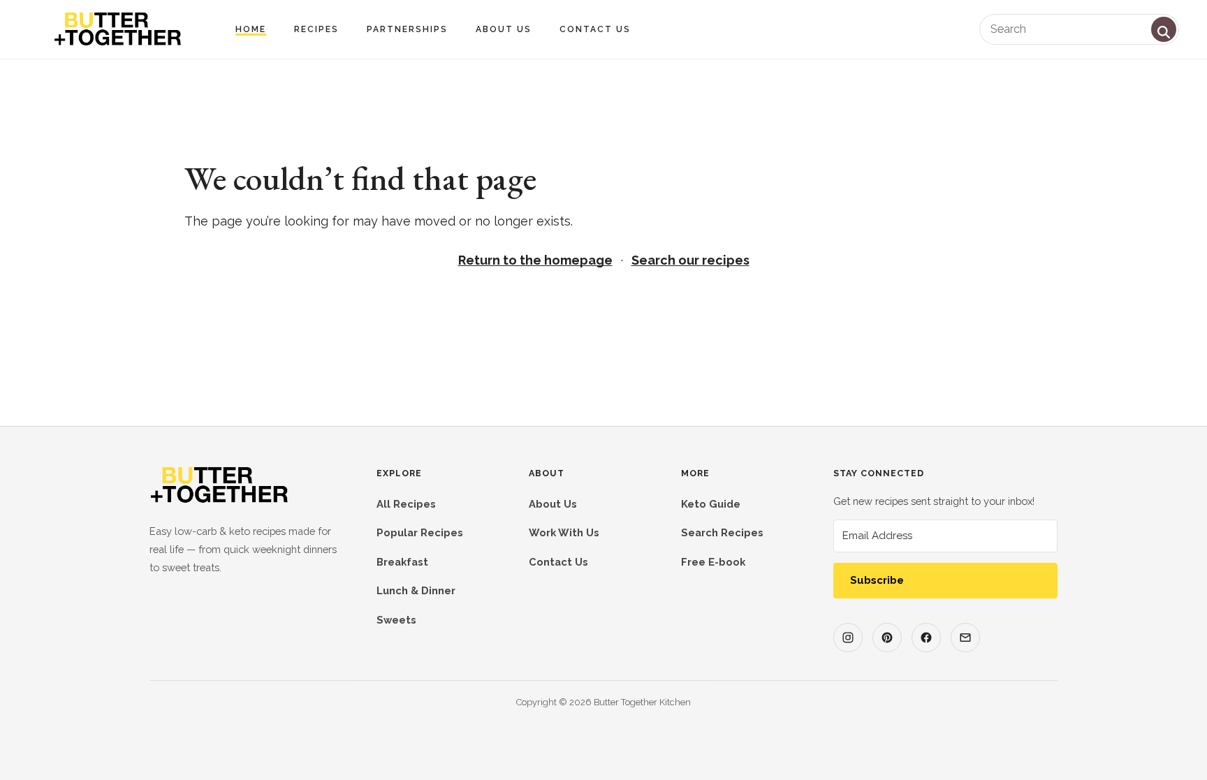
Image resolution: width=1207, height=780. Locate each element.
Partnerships (407, 29)
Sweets (396, 620)
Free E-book (713, 562)
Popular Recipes (419, 532)
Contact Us (595, 29)
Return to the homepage (535, 260)
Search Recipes (722, 532)
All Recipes (406, 504)
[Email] (965, 637)
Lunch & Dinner (415, 590)
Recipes (316, 29)
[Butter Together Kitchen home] (219, 500)
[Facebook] (926, 637)
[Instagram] (848, 637)
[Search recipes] (1163, 29)
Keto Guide (710, 504)
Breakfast (402, 562)
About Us (504, 29)
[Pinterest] (887, 637)
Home (250, 29)
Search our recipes (690, 260)
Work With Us (564, 532)
